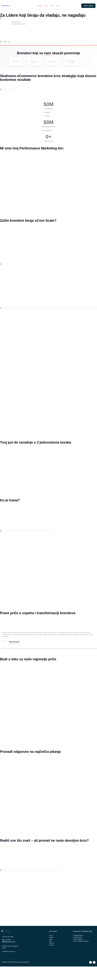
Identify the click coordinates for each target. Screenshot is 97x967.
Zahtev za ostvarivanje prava (81, 941)
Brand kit (51, 943)
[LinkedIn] (90, 962)
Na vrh (51, 935)
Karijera (51, 945)
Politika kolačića (77, 937)
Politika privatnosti (78, 935)
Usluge (40, 5)
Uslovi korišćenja (77, 939)
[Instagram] (94, 962)
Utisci (46, 5)
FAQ (58, 5)
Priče (52, 5)
